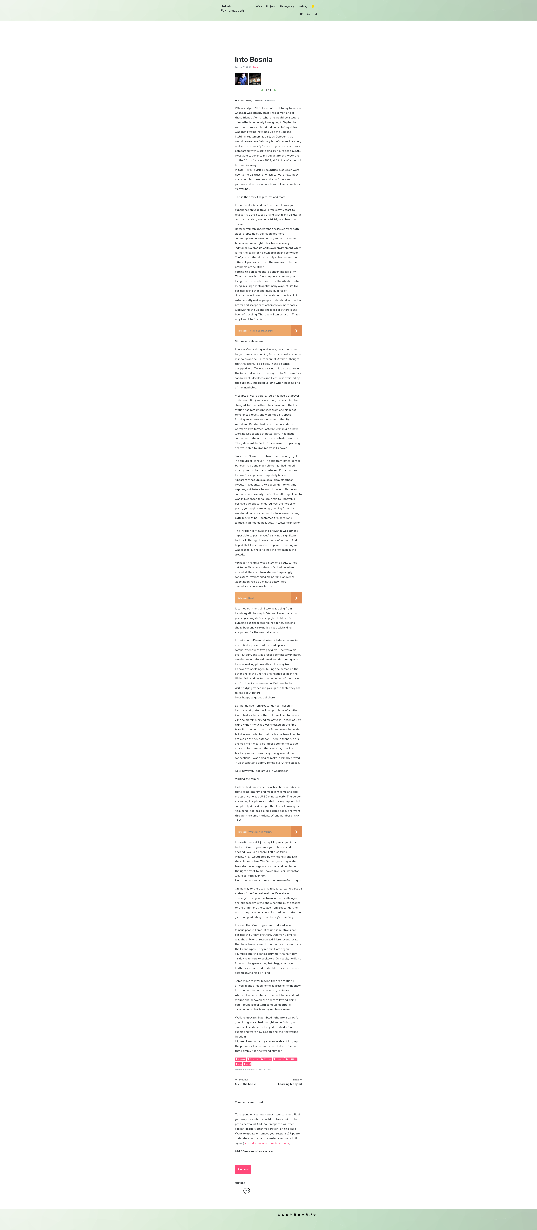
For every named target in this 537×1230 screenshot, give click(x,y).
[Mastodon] (314, 1214)
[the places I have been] (287, 1214)
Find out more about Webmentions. (266, 1143)
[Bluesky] (299, 1214)
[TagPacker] (307, 1214)
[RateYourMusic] (311, 1214)
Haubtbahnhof (269, 101)
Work (259, 6)
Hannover (280, 1059)
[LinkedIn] (291, 1214)
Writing (303, 6)
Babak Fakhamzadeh (232, 8)
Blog (255, 67)
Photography (287, 6)
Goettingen (254, 1059)
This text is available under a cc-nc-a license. (253, 1070)
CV (308, 14)
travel (248, 1064)
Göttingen (267, 1059)
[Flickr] (283, 1214)
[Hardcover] (295, 1214)
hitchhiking (292, 1059)
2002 (248, 67)
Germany (242, 1059)
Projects (271, 6)
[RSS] (279, 1214)
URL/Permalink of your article (254, 1151)
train (240, 1064)
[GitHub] (303, 1214)
